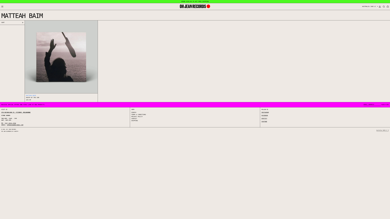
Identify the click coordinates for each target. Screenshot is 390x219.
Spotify (264, 118)
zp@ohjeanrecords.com (15, 125)
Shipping (134, 120)
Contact (134, 118)
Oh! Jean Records (11, 129)
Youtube (264, 121)
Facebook (264, 115)
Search (133, 112)
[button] (384, 6)
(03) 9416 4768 (10, 123)
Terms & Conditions (138, 114)
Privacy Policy (137, 116)
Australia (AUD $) (369, 6)
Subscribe (385, 104)
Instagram (265, 112)
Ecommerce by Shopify (12, 131)
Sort (3, 22)
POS (2, 131)
